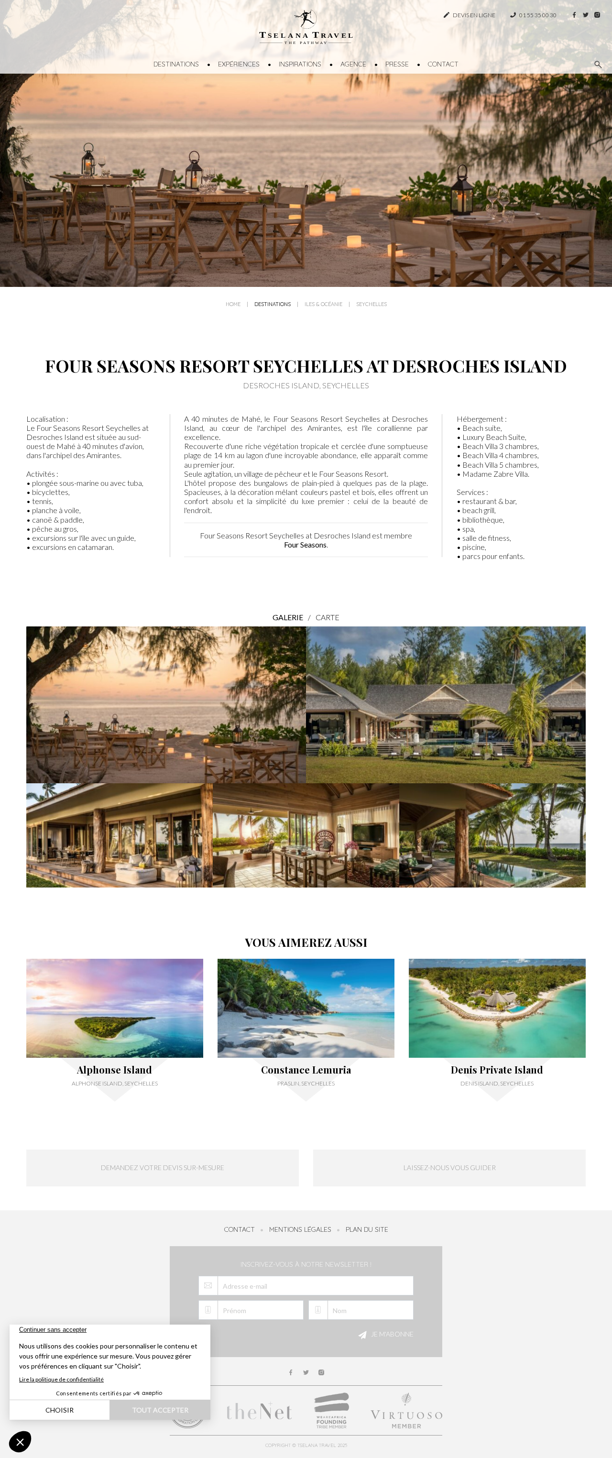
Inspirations (300, 64)
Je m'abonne (392, 1334)
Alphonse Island (114, 1069)
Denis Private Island (497, 1069)
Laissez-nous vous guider (450, 1167)
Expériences (239, 64)
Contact (443, 64)
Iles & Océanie (323, 304)
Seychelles (371, 304)
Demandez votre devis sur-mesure (162, 1167)
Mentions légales (300, 1229)
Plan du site (367, 1229)
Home (233, 304)
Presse (397, 64)
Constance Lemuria (306, 1069)
